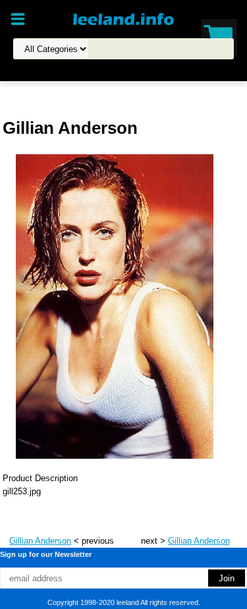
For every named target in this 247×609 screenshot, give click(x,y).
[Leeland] (124, 19)
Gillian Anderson (40, 541)
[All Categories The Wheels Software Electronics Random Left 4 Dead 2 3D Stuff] (120, 49)
